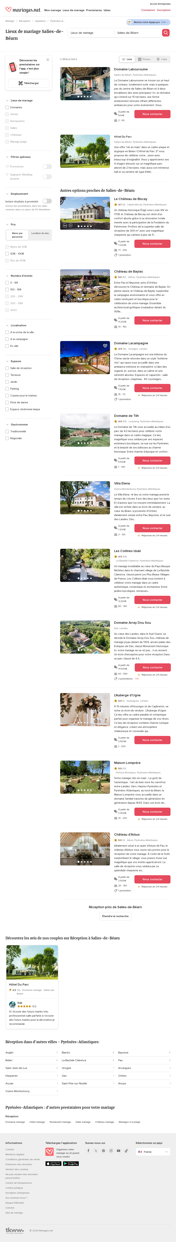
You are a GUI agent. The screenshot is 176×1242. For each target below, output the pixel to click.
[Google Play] (71, 1165)
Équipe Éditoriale (15, 1202)
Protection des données (19, 1164)
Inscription (163, 10)
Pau (120, 1060)
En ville (14, 346)
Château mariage (104, 1122)
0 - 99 (14, 282)
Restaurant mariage (60, 1122)
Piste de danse (19, 402)
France (147, 1151)
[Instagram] (111, 1151)
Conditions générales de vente (23, 1159)
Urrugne (66, 1068)
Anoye (122, 1083)
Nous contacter (152, 114)
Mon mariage (52, 10)
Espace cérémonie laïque (25, 409)
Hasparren (12, 1075)
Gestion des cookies (17, 1169)
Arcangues (124, 1068)
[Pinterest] (103, 1151)
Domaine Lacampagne (131, 343)
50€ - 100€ (17, 253)
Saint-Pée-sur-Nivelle (74, 1083)
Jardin (13, 382)
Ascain (9, 1083)
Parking (14, 388)
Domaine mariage (15, 1122)
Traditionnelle (18, 431)
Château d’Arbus (127, 835)
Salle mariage (83, 1122)
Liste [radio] (129, 59)
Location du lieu (40, 233)
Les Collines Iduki (127, 551)
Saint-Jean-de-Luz (16, 1068)
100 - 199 (15, 289)
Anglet (9, 1052)
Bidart (9, 1060)
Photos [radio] (146, 59)
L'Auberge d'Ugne (127, 695)
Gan (64, 1075)
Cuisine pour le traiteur (23, 395)
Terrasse (15, 375)
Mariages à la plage (129, 1122)
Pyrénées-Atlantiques (62, 21)
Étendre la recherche (115, 916)
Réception (25, 21)
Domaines (16, 107)
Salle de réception (21, 368)
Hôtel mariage (37, 1122)
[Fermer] (48, 60)
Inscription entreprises (18, 1192)
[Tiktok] (126, 1151)
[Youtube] (119, 1151)
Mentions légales (15, 1154)
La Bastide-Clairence (74, 1060)
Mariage (10, 21)
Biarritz (66, 1052)
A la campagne (19, 339)
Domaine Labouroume (131, 69)
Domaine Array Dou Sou (132, 623)
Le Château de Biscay (130, 199)
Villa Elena (122, 483)
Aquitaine (40, 21)
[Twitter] (96, 1151)
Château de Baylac (128, 272)
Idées (107, 10)
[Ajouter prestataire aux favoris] (105, 71)
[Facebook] (88, 1151)
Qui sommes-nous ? (16, 1197)
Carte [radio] (164, 59)
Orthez (122, 1075)
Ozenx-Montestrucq (17, 1091)
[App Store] (53, 1165)
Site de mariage (14, 1212)
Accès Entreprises (160, 3)
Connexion (148, 10)
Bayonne (123, 1052)
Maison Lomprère (127, 763)
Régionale (16, 438)
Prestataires (94, 10)
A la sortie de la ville (22, 332)
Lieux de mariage (73, 10)
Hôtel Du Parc (123, 136)
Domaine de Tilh (126, 416)
